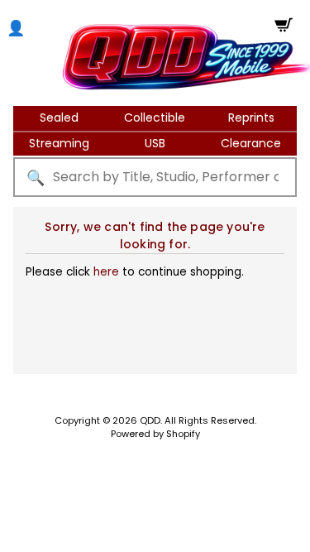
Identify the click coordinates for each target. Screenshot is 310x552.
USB (155, 143)
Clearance (251, 143)
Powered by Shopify (155, 433)
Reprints (251, 117)
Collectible (154, 117)
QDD (150, 420)
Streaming (59, 143)
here (106, 272)
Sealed (59, 117)
